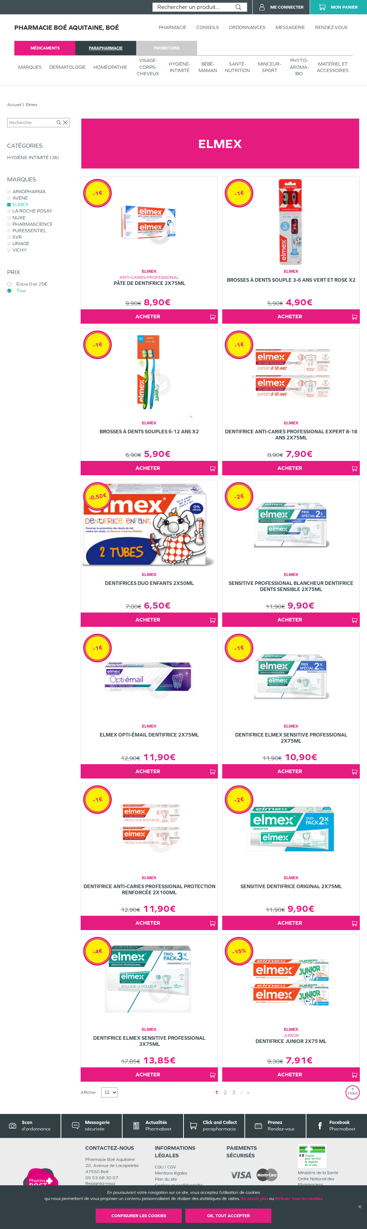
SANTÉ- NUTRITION (237, 67)
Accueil (14, 104)
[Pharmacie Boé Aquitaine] (40, 1183)
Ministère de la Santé (318, 1172)
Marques (30, 67)
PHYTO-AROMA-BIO (299, 67)
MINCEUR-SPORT (269, 67)
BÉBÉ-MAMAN (208, 67)
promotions (167, 48)
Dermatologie (67, 67)
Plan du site (166, 1179)
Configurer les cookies (138, 1215)
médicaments (44, 48)
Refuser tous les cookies (299, 1198)
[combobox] (191, 7)
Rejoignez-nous (100, 1183)
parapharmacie (106, 48)
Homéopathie (110, 67)
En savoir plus (254, 1198)
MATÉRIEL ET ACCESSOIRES (333, 67)
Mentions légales (171, 1173)
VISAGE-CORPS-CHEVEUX (148, 67)
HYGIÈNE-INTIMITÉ (180, 67)
